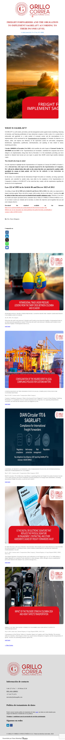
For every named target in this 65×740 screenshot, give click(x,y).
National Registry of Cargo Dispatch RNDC (46, 552)
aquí (37, 712)
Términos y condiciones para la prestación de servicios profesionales (26, 716)
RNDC (42, 32)
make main (14, 631)
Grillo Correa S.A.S (26, 32)
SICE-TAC (7, 553)
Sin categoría (15, 317)
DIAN (37, 473)
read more (7, 326)
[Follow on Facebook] (11, 725)
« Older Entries (9, 645)
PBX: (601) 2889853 (12, 691)
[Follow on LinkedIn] (8, 725)
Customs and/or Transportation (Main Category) (24, 395)
